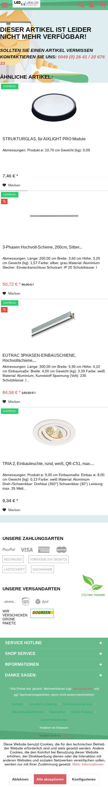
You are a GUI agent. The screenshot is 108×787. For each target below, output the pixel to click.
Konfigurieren (84, 779)
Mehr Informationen (88, 764)
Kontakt (17, 704)
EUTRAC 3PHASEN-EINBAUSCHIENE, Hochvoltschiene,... (39, 358)
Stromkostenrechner (77, 704)
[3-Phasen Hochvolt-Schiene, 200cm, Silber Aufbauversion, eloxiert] (54, 216)
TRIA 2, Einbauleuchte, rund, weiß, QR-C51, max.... (48, 464)
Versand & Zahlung (43, 704)
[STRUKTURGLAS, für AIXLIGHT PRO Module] (54, 107)
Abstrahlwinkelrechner (28, 712)
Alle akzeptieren (50, 779)
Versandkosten (83, 689)
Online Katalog (81, 712)
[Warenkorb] (103, 5)
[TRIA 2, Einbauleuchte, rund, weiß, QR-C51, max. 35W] (54, 432)
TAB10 (65, 735)
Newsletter (57, 712)
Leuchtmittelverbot (54, 720)
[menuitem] (81, 5)
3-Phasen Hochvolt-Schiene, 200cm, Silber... (42, 247)
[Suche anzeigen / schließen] (81, 5)
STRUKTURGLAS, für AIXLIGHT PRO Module (44, 139)
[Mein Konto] (92, 5)
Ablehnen (20, 779)
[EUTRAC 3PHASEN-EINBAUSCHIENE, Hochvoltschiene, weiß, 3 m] (54, 324)
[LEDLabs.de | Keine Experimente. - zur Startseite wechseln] (26, 4)
